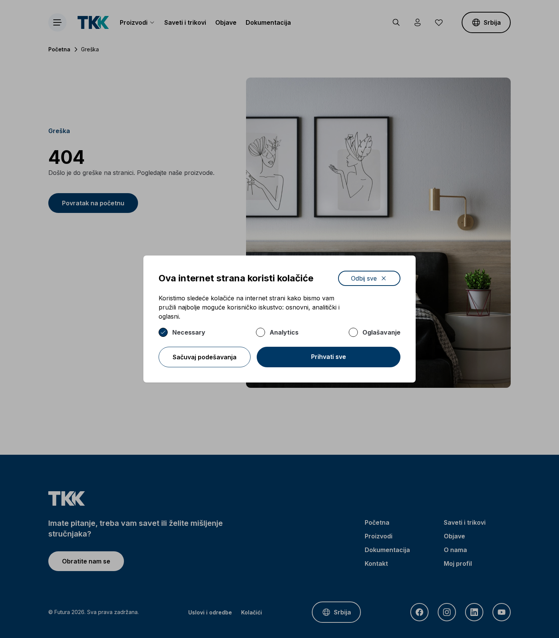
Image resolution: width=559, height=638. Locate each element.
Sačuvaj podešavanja (205, 357)
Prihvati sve (328, 356)
